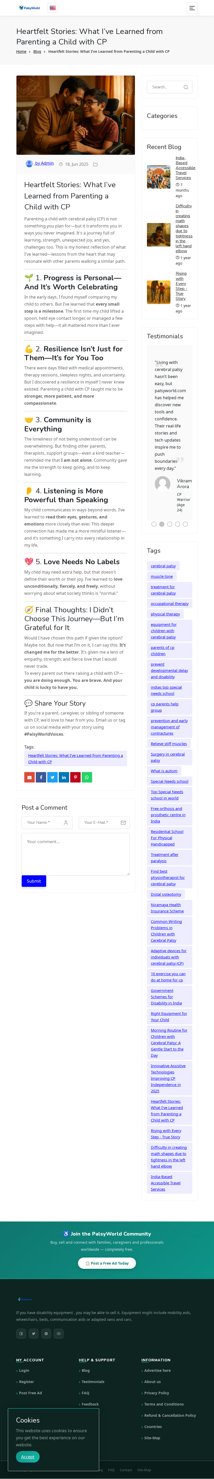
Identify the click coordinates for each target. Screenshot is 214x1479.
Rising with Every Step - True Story (181, 286)
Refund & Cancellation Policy (170, 1405)
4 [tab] (177, 514)
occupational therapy (169, 593)
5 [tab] (185, 514)
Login (24, 1360)
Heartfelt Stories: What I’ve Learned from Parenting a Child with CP (75, 758)
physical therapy (165, 603)
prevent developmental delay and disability (169, 660)
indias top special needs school (166, 680)
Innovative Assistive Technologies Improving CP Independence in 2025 (168, 1068)
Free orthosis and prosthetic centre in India (168, 804)
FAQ (85, 1382)
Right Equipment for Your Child (169, 1006)
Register (26, 1371)
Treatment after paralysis (165, 847)
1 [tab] (154, 514)
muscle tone (162, 565)
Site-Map (152, 1427)
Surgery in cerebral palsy (168, 746)
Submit (34, 881)
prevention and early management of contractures (169, 716)
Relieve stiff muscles (169, 733)
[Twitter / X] (34, 1323)
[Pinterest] (46, 1323)
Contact (89, 1405)
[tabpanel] (169, 427)
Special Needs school (169, 770)
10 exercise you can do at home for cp (168, 966)
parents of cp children (162, 640)
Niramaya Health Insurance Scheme (167, 897)
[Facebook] (21, 1323)
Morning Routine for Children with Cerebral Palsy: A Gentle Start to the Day (169, 1032)
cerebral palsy (163, 555)
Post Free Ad (30, 1382)
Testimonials (93, 1371)
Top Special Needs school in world (167, 784)
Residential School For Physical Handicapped (167, 827)
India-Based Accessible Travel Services (185, 168)
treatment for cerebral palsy (163, 579)
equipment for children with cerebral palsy (164, 620)
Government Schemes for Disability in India (166, 986)
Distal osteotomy (166, 883)
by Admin (44, 163)
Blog (37, 51)
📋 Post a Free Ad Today (107, 1252)
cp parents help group (165, 696)
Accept (27, 1457)
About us (152, 1371)
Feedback (90, 1393)
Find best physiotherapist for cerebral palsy (168, 867)
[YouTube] (59, 1323)
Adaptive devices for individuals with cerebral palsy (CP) (169, 946)
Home (21, 51)
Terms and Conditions (164, 1393)
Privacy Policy (156, 1382)
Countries (153, 1416)
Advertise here (157, 1360)
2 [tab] (161, 514)
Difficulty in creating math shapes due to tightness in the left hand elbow (184, 228)
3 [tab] (169, 514)
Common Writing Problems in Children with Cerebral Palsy (166, 920)
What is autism (164, 760)
